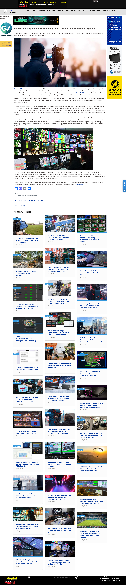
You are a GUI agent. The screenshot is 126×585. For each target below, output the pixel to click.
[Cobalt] (114, 30)
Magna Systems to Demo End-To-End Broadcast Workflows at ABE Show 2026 (28, 464)
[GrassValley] (6, 29)
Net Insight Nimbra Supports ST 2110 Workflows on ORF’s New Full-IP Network (58, 237)
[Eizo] (114, 61)
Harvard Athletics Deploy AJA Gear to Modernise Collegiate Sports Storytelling (91, 435)
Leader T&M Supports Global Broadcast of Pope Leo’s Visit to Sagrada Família (59, 562)
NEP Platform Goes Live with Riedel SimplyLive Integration (26, 432)
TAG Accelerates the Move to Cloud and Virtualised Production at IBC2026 (27, 400)
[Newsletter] (6, 44)
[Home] (5, 10)
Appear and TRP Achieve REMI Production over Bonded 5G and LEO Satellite (27, 240)
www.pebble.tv (79, 184)
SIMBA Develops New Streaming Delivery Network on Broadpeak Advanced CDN (91, 501)
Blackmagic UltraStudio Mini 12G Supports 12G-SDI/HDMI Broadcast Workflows (58, 398)
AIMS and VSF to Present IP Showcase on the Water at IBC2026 (26, 273)
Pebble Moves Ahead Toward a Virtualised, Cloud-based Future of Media (59, 464)
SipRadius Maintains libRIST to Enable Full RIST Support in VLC (27, 369)
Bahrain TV (18, 89)
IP (15, 200)
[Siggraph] (114, 88)
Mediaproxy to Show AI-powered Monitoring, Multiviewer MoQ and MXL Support (89, 239)
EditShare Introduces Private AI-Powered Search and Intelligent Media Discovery (27, 339)
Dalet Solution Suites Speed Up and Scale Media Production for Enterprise (59, 366)
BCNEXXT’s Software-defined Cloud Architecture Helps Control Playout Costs (91, 469)
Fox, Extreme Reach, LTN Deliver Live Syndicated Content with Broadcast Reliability (28, 527)
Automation (41, 200)
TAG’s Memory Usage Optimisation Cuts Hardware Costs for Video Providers (58, 333)
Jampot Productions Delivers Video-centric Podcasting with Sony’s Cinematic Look (59, 269)
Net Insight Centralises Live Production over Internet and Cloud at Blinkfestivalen (58, 301)
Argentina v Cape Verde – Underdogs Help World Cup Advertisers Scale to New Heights (90, 534)
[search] (117, 10)
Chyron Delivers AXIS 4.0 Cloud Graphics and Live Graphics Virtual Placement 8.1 (91, 374)
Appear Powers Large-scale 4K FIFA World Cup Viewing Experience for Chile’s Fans (91, 405)
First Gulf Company (82, 93)
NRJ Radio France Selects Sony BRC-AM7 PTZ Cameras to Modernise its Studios (27, 496)
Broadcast (22, 200)
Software (32, 200)
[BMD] (36, 20)
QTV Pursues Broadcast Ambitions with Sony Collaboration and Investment (91, 340)
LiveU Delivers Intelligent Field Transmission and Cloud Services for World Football (59, 431)
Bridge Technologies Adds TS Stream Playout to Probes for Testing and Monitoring (27, 306)
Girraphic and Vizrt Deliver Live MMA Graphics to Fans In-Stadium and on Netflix (59, 497)
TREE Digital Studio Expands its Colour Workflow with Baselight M (59, 530)
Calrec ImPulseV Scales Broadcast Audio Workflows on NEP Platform (91, 273)
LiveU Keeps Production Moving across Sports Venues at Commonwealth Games (92, 306)
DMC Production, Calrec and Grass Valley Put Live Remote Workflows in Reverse (27, 562)
